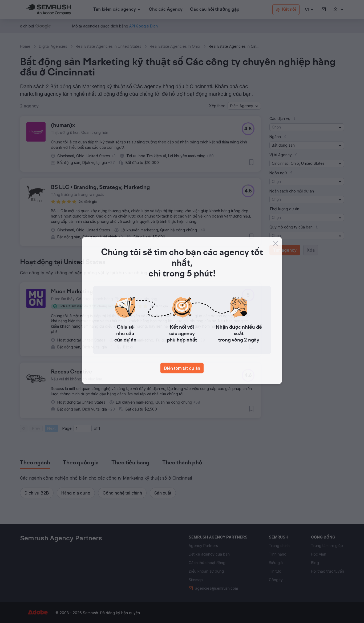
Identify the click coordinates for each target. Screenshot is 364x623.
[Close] (275, 244)
